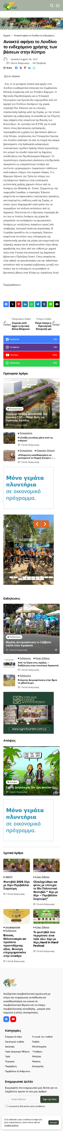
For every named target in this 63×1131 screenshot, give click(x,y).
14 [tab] (33, 579)
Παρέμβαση (11, 1066)
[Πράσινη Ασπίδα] (10, 5)
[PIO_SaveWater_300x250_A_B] (28, 487)
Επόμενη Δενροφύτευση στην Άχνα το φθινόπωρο (37, 681)
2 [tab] (16, 577)
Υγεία (7, 1056)
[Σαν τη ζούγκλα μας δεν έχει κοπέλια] (31, 771)
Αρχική (6, 35)
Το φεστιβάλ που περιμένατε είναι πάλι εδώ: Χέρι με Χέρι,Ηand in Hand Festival (45, 938)
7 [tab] (38, 577)
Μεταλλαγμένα (39, 1046)
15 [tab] (38, 579)
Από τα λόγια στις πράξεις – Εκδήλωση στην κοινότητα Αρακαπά (38, 664)
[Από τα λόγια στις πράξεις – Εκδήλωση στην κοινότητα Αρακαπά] (9, 663)
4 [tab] (25, 577)
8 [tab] (42, 577)
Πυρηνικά (9, 1061)
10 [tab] (51, 577)
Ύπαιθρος (37, 1051)
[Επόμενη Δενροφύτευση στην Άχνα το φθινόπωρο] (9, 680)
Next (45, 524)
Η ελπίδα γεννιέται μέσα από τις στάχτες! (35, 439)
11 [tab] (20, 579)
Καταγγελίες (38, 1066)
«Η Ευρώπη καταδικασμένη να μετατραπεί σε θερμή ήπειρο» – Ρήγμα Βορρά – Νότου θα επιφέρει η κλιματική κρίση (38, 456)
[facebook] (6, 1019)
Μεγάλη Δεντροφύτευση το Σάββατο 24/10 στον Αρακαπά (28, 644)
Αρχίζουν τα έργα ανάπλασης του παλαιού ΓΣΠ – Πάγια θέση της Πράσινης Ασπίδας (26, 417)
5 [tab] (29, 577)
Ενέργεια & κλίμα (13, 1036)
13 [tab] (29, 579)
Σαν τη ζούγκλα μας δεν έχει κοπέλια (28, 787)
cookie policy (11, 1125)
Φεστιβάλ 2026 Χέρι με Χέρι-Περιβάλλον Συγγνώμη (16, 885)
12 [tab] (25, 579)
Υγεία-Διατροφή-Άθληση (17, 1051)
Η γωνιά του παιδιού (42, 1036)
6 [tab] (33, 577)
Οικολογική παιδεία (14, 1041)
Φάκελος (36, 1061)
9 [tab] (46, 577)
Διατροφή (9, 1046)
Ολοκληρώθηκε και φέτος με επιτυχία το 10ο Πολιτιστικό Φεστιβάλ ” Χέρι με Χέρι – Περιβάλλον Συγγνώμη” (45, 890)
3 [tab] (20, 577)
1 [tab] (11, 577)
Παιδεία (35, 1041)
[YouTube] (13, 1019)
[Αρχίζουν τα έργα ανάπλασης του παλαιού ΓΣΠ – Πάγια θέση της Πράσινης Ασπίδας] (31, 404)
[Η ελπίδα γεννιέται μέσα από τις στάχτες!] (9, 438)
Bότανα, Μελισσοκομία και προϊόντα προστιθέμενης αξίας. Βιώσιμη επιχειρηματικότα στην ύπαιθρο (14, 945)
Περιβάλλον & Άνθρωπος (17, 1071)
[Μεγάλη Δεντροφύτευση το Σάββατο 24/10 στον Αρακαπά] (31, 629)
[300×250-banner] (28, 712)
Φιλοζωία (36, 1056)
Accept (53, 1122)
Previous (37, 524)
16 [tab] (42, 579)
